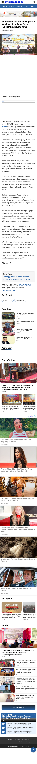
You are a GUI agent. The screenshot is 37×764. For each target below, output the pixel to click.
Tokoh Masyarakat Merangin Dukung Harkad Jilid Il (24, 330)
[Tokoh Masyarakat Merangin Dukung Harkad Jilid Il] (8, 332)
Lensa (5, 6)
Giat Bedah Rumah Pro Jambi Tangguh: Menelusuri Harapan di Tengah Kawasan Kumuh (17, 718)
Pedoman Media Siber (18, 742)
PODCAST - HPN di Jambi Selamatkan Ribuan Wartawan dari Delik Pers (20, 728)
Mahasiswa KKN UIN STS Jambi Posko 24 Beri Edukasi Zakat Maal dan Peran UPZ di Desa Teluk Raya (25, 679)
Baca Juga (6, 309)
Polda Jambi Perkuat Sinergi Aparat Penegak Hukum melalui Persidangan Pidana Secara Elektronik (26, 671)
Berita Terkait (8, 360)
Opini (32, 6)
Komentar (7, 348)
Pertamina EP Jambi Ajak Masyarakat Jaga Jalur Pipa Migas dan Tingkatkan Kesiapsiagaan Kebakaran (18, 652)
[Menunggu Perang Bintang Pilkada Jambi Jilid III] (8, 340)
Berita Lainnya (18, 707)
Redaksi (10, 739)
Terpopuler (7, 598)
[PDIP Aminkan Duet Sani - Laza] (8, 324)
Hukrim (11, 6)
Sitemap (28, 742)
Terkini (5, 625)
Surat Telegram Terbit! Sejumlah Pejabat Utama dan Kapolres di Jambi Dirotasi (25, 697)
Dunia (26, 6)
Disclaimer (17, 739)
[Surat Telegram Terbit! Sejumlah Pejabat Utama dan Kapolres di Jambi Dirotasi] (7, 698)
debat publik (20, 300)
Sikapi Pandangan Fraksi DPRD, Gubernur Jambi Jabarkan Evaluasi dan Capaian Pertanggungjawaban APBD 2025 (18, 387)
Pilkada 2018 (7, 300)
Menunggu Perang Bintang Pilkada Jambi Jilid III (24, 338)
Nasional (19, 6)
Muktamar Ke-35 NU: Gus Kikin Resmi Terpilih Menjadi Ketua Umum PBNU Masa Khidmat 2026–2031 (26, 688)
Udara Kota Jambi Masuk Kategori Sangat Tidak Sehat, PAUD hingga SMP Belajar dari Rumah (11, 616)
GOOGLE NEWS (24, 285)
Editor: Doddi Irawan (8, 30)
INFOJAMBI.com (8, 290)
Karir (8, 742)
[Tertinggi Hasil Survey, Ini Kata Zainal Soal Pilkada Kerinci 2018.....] (8, 316)
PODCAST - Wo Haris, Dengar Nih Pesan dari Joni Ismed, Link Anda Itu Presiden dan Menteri (20, 732)
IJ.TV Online (7, 715)
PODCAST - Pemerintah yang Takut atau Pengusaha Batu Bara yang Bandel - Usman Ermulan (19, 725)
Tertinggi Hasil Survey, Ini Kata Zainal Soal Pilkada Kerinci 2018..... (25, 315)
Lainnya (32, 715)
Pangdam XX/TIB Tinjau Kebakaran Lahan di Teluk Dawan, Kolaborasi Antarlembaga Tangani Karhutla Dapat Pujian (26, 662)
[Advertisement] (18, 75)
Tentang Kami (25, 739)
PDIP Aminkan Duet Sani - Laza (25, 321)
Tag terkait (7, 295)
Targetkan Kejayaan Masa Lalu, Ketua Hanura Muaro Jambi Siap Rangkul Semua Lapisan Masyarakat (11, 408)
